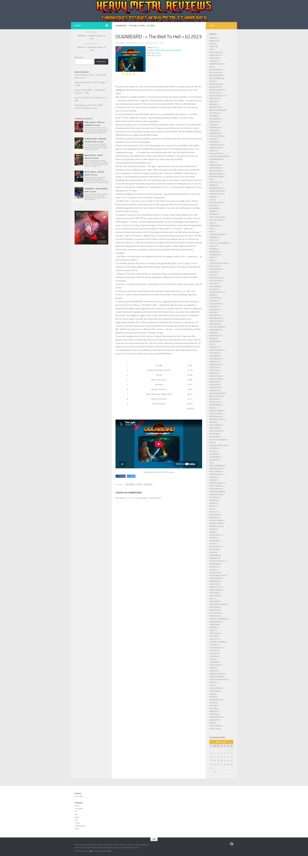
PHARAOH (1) (214, 477)
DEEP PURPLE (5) (215, 168)
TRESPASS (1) (214, 671)
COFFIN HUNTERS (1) (217, 136)
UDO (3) (212, 685)
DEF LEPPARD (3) (215, 171)
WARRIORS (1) (214, 720)
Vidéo (77, 829)
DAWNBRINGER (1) (216, 159)
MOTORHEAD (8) (215, 416)
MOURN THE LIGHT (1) (217, 419)
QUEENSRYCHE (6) (216, 495)
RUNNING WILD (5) (216, 526)
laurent (77, 98)
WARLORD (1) (214, 714)
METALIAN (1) (214, 399)
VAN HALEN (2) (215, 691)
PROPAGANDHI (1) (216, 489)
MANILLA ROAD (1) (216, 379)
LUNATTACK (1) (215, 370)
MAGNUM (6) (214, 373)
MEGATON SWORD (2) (217, 393)
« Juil (214, 772)
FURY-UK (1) (214, 240)
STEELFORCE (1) (215, 610)
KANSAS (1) (213, 333)
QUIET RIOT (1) (215, 497)
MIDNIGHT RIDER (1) (217, 411)
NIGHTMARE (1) (215, 437)
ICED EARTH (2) (215, 310)
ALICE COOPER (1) (216, 52)
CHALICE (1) (213, 125)
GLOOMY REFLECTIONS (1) (219, 263)
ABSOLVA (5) (214, 41)
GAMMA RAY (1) (215, 252)
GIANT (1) (212, 260)
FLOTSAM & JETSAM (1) (218, 234)
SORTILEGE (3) (214, 593)
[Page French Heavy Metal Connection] (106, 25)
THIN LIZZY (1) (214, 653)
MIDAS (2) (213, 408)
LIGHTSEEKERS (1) (216, 359)
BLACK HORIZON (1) (216, 75)
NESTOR (168, 50)
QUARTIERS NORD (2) (217, 492)
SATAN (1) (213, 544)
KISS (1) (212, 344)
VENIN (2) (213, 694)
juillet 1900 (79, 796)
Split (76, 820)
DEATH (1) (213, 162)
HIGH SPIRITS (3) (215, 298)
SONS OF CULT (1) (216, 587)
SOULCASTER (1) (215, 596)
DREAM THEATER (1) (217, 191)
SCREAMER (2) (214, 558)
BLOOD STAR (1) (215, 93)
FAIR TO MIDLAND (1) (217, 217)
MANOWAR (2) (214, 382)
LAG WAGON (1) (215, 356)
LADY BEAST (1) (215, 353)
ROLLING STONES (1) (217, 521)
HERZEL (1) (213, 295)
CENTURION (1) (215, 122)
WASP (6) (212, 723)
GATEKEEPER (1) (215, 255)
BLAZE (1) (213, 81)
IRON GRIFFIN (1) (215, 315)
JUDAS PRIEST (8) (215, 330)
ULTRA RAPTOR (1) (216, 688)
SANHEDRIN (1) (215, 541)
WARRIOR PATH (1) (216, 717)
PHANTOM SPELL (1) (217, 474)
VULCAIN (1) (213, 706)
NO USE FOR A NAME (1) (218, 440)
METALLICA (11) (215, 402)
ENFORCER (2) (214, 208)
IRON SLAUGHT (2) (216, 321)
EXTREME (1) (214, 214)
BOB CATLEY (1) (215, 99)
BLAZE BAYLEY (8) (216, 84)
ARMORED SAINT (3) (217, 64)
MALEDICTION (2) (216, 376)
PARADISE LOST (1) (216, 469)
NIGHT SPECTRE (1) (216, 431)
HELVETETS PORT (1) (217, 292)
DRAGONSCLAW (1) (216, 188)
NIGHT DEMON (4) (216, 425)
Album (156, 47)
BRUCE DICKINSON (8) (217, 110)
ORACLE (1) (213, 451)
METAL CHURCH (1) (216, 396)
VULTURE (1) (214, 708)
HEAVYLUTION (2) (216, 281)
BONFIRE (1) (214, 104)
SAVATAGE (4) (214, 549)
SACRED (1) (213, 538)
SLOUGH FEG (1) (215, 573)
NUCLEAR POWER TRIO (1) (219, 445)
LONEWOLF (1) (214, 362)
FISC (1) (212, 229)
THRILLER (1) (214, 656)
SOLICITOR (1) (214, 584)
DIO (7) (212, 179)
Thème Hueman (105, 851)
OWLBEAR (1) (214, 460)
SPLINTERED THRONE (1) (218, 604)
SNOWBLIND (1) (215, 581)
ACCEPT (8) (213, 47)
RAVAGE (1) (213, 503)
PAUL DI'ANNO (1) (216, 471)
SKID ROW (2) (214, 567)
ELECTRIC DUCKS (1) (217, 203)
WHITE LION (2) (215, 729)
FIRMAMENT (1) (215, 226)
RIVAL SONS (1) (215, 515)
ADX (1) (212, 49)
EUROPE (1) (213, 211)
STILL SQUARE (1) (216, 613)
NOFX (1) (212, 442)
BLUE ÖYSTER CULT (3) (218, 96)
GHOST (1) (213, 258)
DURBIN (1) (213, 197)
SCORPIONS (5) (215, 555)
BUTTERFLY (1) (215, 113)
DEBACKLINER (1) (215, 165)
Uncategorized (80, 826)
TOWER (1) (213, 668)
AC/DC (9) (213, 44)
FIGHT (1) (212, 223)
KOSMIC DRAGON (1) (217, 350)
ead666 (122, 43)
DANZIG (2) (213, 151)
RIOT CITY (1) (214, 512)
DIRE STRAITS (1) (215, 182)
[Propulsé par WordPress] (91, 851)
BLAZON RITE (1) (215, 87)
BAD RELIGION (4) (216, 70)
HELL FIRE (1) (214, 284)
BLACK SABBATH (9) (216, 78)
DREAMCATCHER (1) (217, 194)
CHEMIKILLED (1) (215, 127)
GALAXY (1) (213, 246)
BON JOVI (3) (214, 101)
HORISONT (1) (214, 307)
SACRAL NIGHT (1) (216, 535)
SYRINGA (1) (213, 627)
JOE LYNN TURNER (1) (217, 327)
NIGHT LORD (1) (215, 428)
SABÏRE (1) (213, 532)
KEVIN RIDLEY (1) (215, 336)
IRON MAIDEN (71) (216, 318)
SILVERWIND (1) (215, 564)
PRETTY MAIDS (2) (216, 486)
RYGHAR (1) (213, 529)
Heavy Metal (156, 53)
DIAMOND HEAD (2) (216, 177)
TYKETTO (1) (214, 682)
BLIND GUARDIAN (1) (217, 90)
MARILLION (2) (214, 385)
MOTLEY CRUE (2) (216, 414)
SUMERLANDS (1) (216, 622)
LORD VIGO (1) (214, 367)
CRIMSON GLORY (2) (217, 145)
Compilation (79, 808)
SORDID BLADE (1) (216, 590)
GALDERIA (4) (214, 249)
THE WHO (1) (214, 651)
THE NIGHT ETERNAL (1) (218, 642)
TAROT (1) (213, 630)
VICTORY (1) (213, 697)
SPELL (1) (212, 599)
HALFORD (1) (214, 272)
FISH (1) (212, 231)
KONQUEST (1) (214, 347)
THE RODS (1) (214, 645)
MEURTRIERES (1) (216, 405)
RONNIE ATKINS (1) (216, 523)
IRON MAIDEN (160, 50)
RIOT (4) (212, 509)
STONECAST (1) (215, 616)
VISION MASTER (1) (216, 700)
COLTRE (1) (213, 139)
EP (76, 811)
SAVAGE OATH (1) (216, 547)
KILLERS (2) (213, 338)
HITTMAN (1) (214, 301)
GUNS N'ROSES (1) (216, 269)
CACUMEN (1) (214, 116)
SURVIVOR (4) (214, 625)
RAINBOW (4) (214, 500)
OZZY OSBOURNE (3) (217, 466)
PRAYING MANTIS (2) (217, 483)
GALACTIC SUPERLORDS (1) (219, 243)
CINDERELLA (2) (215, 133)
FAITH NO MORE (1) (216, 220)
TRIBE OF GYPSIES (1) (217, 674)
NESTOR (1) (213, 422)
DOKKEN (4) (213, 185)
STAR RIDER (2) (215, 607)
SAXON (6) (213, 552)
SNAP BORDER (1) (216, 578)
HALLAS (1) (213, 275)
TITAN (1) (212, 659)
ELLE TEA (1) (214, 205)
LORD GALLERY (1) (216, 364)
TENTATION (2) (215, 633)
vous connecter (131, 498)
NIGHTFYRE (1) (215, 434)
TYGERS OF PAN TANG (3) (219, 679)
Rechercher (79, 57)
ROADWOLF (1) (215, 518)
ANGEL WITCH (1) (215, 55)
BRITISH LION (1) (215, 107)
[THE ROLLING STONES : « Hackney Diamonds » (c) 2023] (91, 227)
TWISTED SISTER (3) (217, 677)
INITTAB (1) (213, 312)
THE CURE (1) (214, 636)
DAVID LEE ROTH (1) (217, 153)
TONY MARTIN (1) (216, 665)
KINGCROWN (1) (215, 341)
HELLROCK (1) (214, 289)
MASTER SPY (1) (215, 388)
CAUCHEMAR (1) (215, 119)
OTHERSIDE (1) (215, 454)
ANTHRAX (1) (214, 61)
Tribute (77, 823)
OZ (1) (211, 463)
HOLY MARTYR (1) (216, 304)
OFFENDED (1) (214, 448)
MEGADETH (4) (215, 390)
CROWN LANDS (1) (216, 148)
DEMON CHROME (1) (217, 174)
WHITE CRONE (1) (216, 726)
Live (76, 814)
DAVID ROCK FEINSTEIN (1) (219, 156)
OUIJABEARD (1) (215, 457)
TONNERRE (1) (214, 662)
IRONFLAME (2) (215, 324)
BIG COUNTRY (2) (215, 73)
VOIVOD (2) (213, 703)
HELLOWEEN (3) (215, 286)
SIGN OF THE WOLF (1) (217, 561)
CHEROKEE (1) (214, 130)
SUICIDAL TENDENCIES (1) (219, 619)
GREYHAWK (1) (215, 266)
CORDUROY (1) (215, 142)
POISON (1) (213, 480)
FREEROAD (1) (214, 237)
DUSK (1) (212, 200)
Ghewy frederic (80, 75)
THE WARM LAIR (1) (216, 648)
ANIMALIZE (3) (214, 58)
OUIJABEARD (176, 50)
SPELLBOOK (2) (215, 601)
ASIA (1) (212, 67)
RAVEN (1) (213, 506)
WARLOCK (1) (214, 711)
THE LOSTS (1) (214, 639)
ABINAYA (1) (214, 38)
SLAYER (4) (213, 570)
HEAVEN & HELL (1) (216, 278)
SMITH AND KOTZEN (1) (218, 575)
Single (77, 817)
